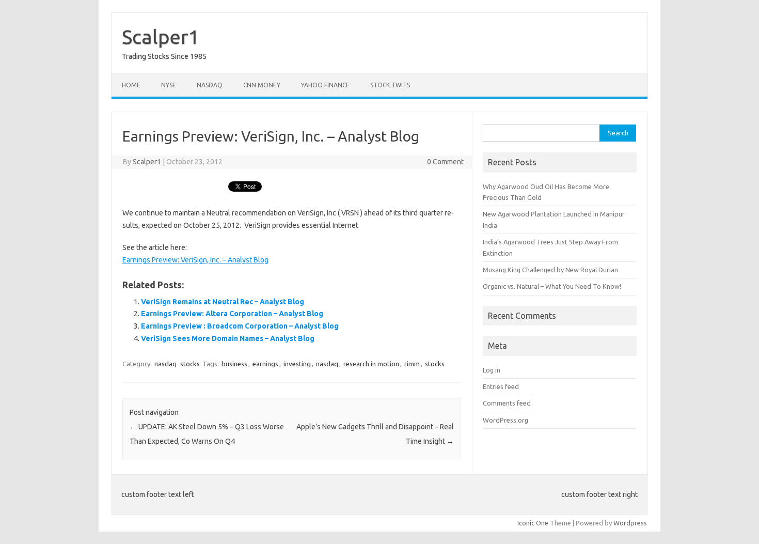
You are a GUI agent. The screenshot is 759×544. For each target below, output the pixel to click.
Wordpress (630, 522)
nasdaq (165, 363)
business (234, 363)
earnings (265, 363)
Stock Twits (390, 85)
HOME (131, 85)
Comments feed (507, 403)
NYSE (168, 85)
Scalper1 (160, 37)
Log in (491, 370)
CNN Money (261, 85)
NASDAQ (210, 85)
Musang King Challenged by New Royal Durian (550, 269)
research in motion (371, 363)
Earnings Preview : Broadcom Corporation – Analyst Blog (240, 326)
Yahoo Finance (325, 85)
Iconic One (532, 522)
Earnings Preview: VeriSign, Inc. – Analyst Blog (195, 260)
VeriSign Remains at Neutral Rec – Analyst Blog (222, 302)
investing (297, 363)
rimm (412, 363)
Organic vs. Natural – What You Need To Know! (552, 286)
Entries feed (501, 386)
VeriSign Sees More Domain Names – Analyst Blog (227, 338)
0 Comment (445, 162)
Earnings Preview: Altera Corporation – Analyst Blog (232, 313)
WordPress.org (505, 420)
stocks (190, 363)
